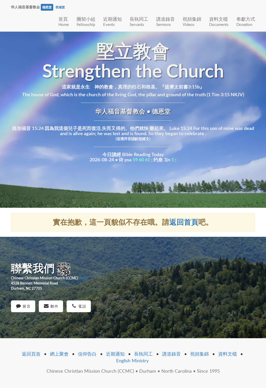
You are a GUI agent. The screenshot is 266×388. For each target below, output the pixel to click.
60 (141, 160)
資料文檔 (219, 22)
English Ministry (132, 361)
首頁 (63, 22)
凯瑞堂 (60, 7)
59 (135, 160)
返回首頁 (183, 222)
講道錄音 (165, 22)
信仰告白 (87, 354)
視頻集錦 (192, 22)
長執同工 (139, 22)
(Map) (83, 278)
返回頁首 (31, 354)
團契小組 (86, 22)
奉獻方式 (245, 22)
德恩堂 (47, 7)
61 (147, 160)
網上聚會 (59, 354)
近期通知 (112, 22)
